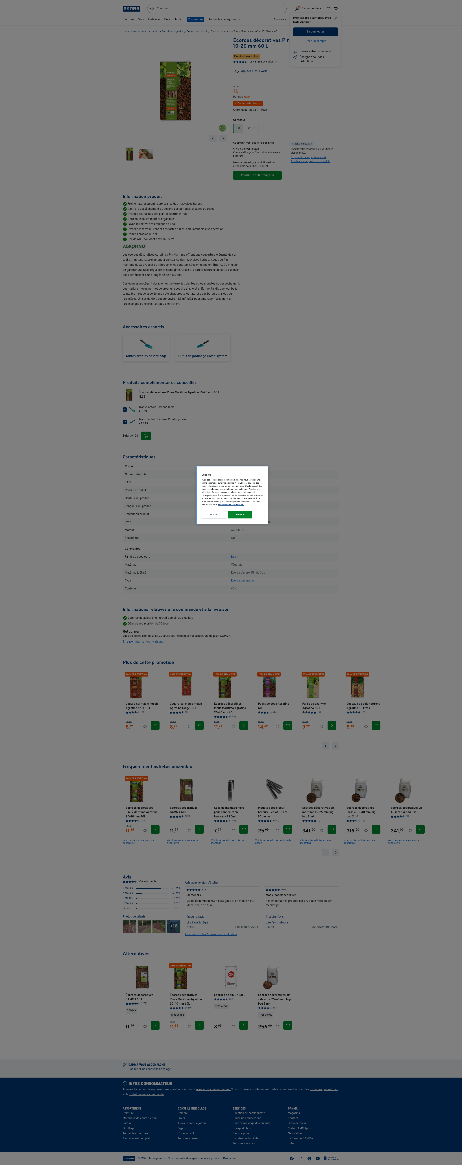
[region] (232, 495)
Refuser (214, 514)
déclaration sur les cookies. (231, 505)
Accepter (240, 514)
